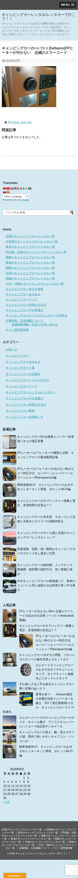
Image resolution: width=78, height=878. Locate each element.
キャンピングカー (17, 355)
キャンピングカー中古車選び (24, 310)
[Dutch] (11, 188)
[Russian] (4, 192)
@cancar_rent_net (19, 122)
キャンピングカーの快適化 (23, 374)
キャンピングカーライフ (22, 299)
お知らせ (11, 349)
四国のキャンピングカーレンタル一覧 (30, 278)
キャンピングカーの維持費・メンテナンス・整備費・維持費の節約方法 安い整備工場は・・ (46, 569)
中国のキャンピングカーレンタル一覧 (30, 273)
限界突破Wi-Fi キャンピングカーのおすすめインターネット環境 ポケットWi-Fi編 (46, 751)
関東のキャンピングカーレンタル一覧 (30, 257)
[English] (15, 188)
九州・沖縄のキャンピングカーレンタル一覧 (35, 283)
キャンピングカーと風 (20, 367)
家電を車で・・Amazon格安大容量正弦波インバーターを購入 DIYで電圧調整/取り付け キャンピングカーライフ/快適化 (38, 703)
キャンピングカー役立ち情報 (24, 289)
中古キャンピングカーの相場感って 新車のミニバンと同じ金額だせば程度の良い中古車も (46, 585)
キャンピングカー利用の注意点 (26, 304)
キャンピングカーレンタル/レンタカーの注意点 (36, 315)
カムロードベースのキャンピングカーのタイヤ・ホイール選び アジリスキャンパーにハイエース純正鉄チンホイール (46, 722)
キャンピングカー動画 (20, 410)
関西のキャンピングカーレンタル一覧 (30, 267)
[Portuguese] (29, 188)
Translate (24, 200)
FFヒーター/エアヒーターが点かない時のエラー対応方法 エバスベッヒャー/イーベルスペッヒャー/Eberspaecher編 (45, 473)
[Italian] (22, 188)
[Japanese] (26, 188)
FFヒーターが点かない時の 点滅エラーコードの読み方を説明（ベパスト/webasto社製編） (46, 616)
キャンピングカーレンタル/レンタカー (31, 392)
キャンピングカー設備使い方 (24, 416)
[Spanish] (8, 192)
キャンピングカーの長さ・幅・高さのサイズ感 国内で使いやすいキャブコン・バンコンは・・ (46, 736)
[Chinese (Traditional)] (8, 188)
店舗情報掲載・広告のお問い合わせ (34, 324)
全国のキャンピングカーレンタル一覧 (30, 236)
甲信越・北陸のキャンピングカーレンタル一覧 (36, 252)
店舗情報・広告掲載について (24, 320)
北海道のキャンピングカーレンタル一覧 (32, 241)
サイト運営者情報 (17, 329)
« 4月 (6, 802)
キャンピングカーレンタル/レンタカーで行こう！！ (38, 16)
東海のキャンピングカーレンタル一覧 (30, 262)
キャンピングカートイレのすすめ (27, 380)
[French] (18, 188)
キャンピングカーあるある (23, 294)
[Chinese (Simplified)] (4, 188)
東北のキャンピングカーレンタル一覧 (30, 246)
